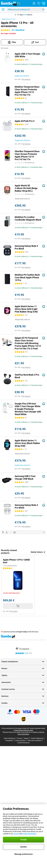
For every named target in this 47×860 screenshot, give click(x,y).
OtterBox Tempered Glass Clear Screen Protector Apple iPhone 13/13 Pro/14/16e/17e (27, 155)
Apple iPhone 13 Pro (8, 19)
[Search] (43, 9)
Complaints (9, 740)
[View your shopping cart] (43, 3)
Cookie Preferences (37, 738)
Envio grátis (13, 611)
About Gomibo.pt (9, 738)
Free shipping (25, 79)
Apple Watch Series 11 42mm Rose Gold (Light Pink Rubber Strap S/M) (26, 309)
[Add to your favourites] (43, 54)
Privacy (19, 738)
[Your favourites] (38, 3)
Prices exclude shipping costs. (23, 730)
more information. (23, 734)
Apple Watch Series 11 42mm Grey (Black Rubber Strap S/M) (27, 443)
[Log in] (34, 3)
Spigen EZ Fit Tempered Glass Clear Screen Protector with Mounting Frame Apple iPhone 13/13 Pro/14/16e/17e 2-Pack (28, 343)
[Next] (44, 532)
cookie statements (29, 834)
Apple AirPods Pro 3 (24, 121)
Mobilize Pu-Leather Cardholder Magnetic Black (28, 218)
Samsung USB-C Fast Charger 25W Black (25, 477)
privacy (16, 834)
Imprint (26, 738)
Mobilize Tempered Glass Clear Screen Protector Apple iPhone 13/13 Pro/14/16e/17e (27, 91)
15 (14, 532)
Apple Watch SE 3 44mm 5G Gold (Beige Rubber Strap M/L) (26, 188)
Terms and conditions (34, 740)
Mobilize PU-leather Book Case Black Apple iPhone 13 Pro (27, 277)
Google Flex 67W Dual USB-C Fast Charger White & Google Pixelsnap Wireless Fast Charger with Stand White (28, 409)
